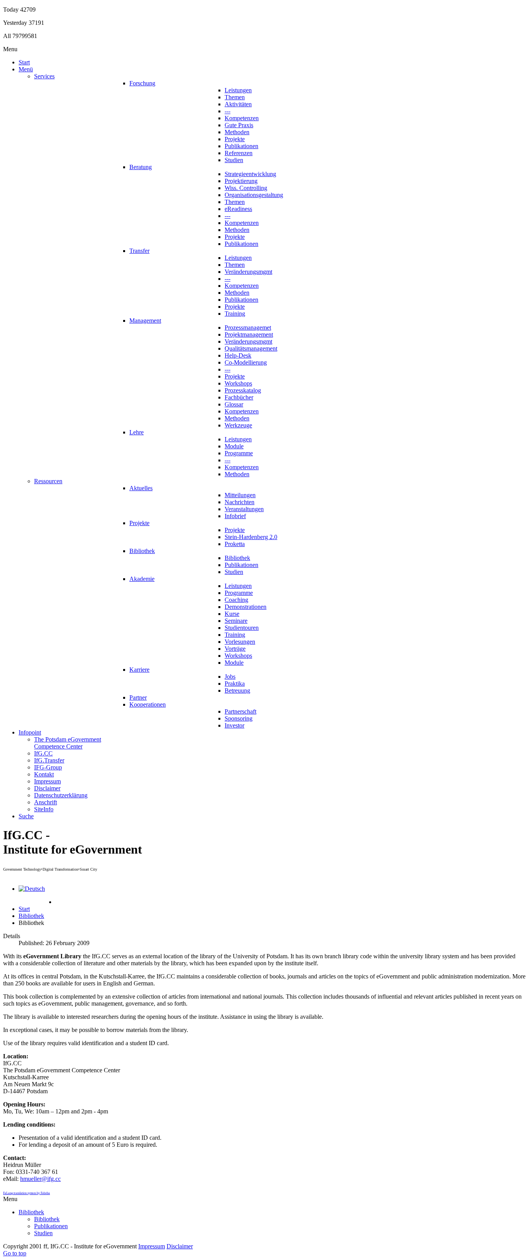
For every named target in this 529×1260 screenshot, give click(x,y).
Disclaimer (180, 1246)
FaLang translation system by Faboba (26, 1193)
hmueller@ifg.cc (40, 1178)
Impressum (151, 1246)
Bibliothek (31, 916)
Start (24, 909)
